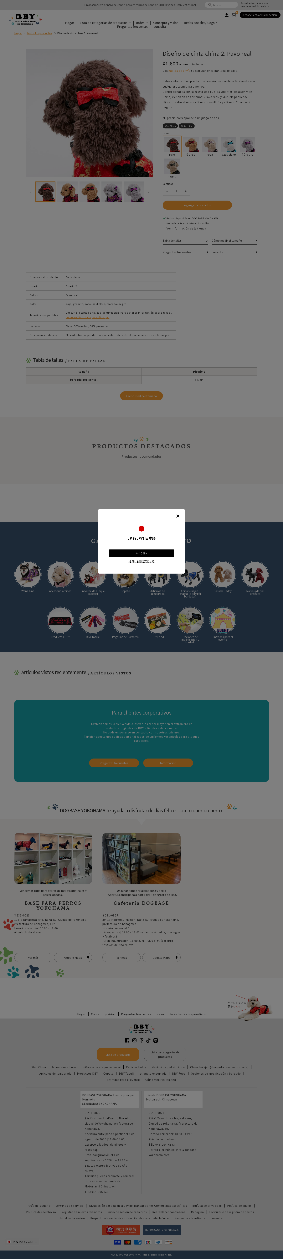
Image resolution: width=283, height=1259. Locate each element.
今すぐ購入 (141, 553)
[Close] (178, 516)
